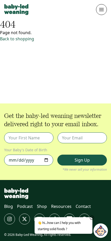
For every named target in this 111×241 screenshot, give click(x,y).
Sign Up (82, 160)
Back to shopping (17, 39)
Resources (61, 206)
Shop (42, 206)
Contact (83, 206)
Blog (8, 206)
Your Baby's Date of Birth (25, 149)
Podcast (25, 206)
